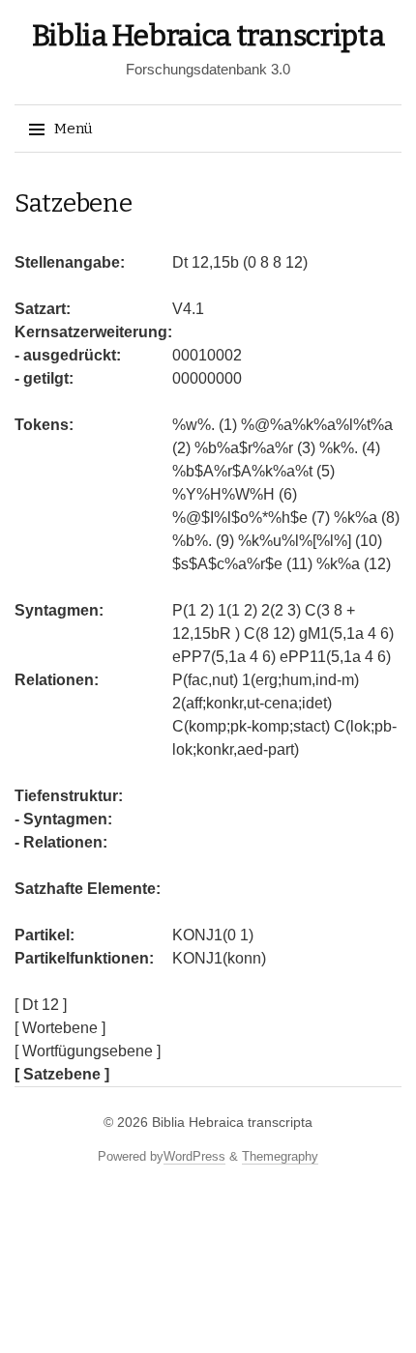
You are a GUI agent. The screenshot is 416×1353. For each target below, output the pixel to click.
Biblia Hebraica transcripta (208, 35)
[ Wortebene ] (60, 1028)
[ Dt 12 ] (41, 1004)
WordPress (194, 1156)
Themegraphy (280, 1156)
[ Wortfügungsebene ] (88, 1051)
